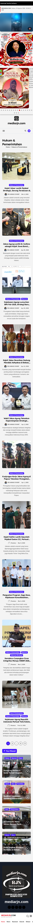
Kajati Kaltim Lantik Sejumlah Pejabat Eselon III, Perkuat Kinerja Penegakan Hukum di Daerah (16, 540)
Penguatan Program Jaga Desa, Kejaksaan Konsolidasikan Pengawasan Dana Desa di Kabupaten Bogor (16, 598)
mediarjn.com (16, 123)
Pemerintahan (15, 809)
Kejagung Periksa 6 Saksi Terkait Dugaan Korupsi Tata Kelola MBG (13, 774)
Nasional (24, 299)
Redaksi (13, 543)
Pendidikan (20, 783)
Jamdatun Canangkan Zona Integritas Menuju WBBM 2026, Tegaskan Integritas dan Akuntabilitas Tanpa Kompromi (16, 662)
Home (3, 921)
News (20, 758)
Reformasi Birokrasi (16, 655)
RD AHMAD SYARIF (14, 194)
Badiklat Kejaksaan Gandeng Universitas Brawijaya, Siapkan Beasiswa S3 (13, 799)
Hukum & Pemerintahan (16, 185)
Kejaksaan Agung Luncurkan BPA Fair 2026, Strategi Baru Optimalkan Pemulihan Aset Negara (16, 305)
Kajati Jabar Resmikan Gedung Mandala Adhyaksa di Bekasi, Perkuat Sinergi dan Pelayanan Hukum (16, 363)
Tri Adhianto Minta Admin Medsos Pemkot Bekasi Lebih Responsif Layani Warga (13, 825)
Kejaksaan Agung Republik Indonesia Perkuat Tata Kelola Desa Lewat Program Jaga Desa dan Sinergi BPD (17, 723)
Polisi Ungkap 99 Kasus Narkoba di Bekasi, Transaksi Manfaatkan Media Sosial (13, 851)
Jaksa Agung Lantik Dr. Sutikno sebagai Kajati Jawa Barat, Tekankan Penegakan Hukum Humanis (16, 247)
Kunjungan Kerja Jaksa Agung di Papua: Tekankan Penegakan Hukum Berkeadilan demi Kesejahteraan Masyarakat (16, 480)
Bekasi (28, 921)
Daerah (22, 921)
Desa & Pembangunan (16, 713)
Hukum (7, 758)
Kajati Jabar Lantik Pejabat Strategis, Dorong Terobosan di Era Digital (16, 190)
